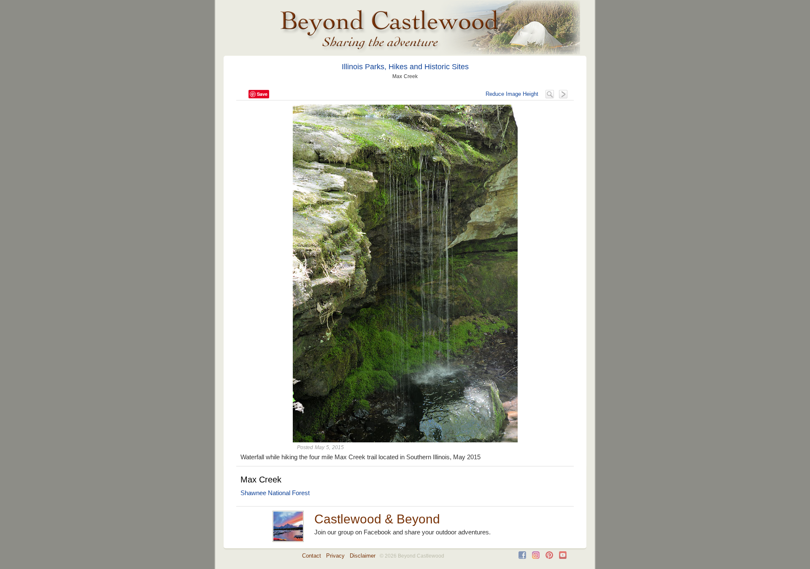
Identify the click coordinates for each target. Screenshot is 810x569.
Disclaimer (362, 556)
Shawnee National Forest (275, 492)
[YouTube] (563, 557)
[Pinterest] (549, 557)
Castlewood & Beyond (377, 519)
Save (262, 94)
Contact (311, 556)
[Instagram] (536, 557)
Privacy (335, 556)
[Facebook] (522, 557)
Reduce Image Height (512, 94)
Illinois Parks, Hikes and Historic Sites (405, 66)
